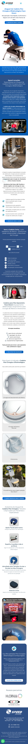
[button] (21, 3)
